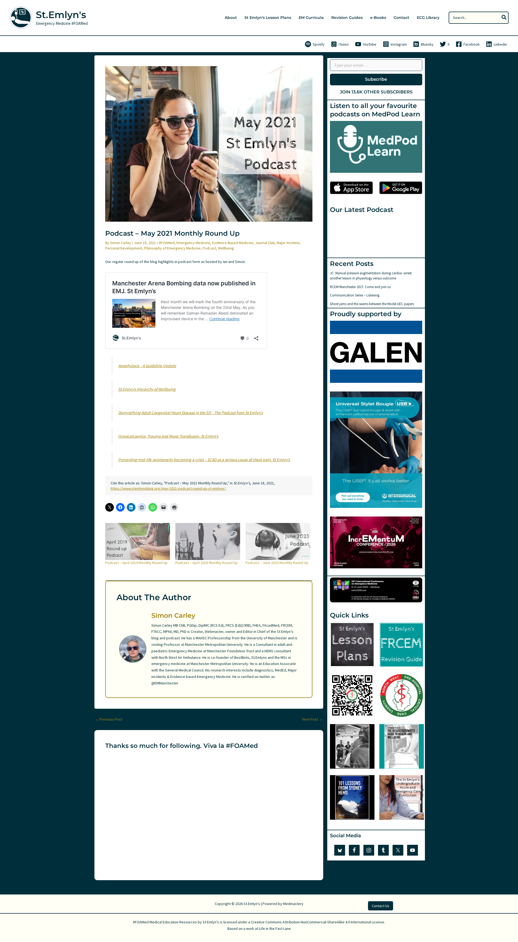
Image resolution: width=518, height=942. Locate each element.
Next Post (312, 719)
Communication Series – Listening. (355, 295)
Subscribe (376, 79)
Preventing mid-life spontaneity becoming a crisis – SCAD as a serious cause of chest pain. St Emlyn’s (204, 459)
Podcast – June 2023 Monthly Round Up (277, 562)
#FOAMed (167, 242)
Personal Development (123, 248)
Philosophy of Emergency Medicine (172, 248)
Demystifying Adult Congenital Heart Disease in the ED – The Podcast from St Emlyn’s (190, 412)
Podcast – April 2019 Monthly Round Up (136, 562)
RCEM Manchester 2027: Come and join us (360, 287)
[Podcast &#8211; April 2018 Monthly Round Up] (207, 541)
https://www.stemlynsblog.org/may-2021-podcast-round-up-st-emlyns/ (168, 488)
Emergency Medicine (193, 242)
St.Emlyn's (61, 15)
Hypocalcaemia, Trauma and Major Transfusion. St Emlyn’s (168, 436)
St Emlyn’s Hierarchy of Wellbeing (147, 389)
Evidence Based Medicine (232, 242)
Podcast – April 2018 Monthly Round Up (206, 562)
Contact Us (380, 905)
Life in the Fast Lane (275, 928)
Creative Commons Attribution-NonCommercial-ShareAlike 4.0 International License (317, 922)
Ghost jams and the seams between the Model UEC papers (372, 304)
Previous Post (108, 719)
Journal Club (265, 242)
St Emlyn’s (211, 922)
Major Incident (288, 242)
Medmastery (293, 903)
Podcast (209, 248)
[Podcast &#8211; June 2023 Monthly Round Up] (278, 541)
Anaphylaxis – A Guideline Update (147, 365)
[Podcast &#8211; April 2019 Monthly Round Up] (137, 541)
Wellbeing (226, 248)
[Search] (504, 17)
